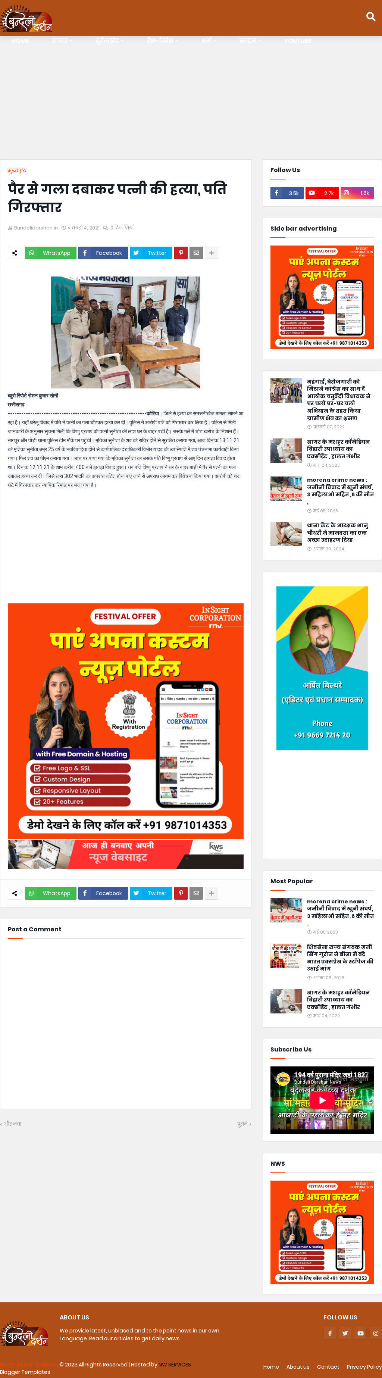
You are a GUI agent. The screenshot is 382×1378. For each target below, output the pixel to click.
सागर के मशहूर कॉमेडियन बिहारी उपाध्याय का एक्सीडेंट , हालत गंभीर (338, 449)
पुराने (242, 1124)
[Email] (196, 253)
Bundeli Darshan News (29, 1364)
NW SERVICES (175, 1364)
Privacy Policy (364, 1367)
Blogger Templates (25, 1372)
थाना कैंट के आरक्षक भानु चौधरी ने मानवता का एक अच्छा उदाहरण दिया (337, 533)
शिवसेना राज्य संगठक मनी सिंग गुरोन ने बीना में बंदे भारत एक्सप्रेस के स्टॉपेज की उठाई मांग (340, 958)
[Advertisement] (191, 99)
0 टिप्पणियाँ (122, 227)
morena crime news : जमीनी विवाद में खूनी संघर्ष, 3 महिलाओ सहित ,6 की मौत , (340, 491)
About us (298, 1367)
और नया (12, 1124)
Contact (328, 1367)
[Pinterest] (181, 253)
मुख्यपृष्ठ (17, 170)
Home (271, 1367)
